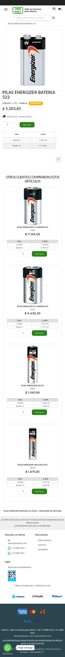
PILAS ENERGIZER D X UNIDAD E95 (32, 306)
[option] (14, 596)
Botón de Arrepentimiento (19, 567)
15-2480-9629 (18, 553)
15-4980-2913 (18, 548)
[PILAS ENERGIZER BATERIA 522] (32, 60)
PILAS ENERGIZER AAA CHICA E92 (32, 465)
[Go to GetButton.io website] (8, 654)
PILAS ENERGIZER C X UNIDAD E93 (32, 227)
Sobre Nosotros (44, 540)
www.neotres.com (43, 636)
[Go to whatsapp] (8, 648)
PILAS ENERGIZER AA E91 (32, 386)
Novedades (43, 549)
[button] (60, 8)
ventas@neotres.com (23, 636)
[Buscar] (52, 18)
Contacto (42, 545)
